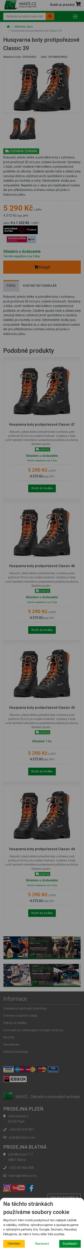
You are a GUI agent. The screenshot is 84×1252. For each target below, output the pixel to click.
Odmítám (14, 1244)
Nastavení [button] (42, 1244)
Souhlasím (70, 1244)
